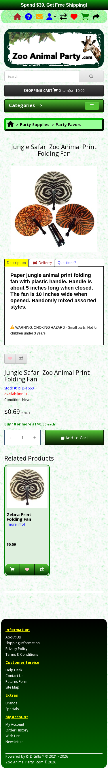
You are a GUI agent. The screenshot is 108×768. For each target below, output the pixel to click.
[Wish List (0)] (74, 16)
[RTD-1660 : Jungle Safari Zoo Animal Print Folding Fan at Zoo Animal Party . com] (54, 209)
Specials (12, 708)
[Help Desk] (28, 16)
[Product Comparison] (63, 16)
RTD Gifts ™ (35, 756)
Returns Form (16, 681)
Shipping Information (22, 642)
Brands (11, 703)
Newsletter (14, 741)
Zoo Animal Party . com (24, 762)
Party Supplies (35, 124)
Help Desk (13, 670)
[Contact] (39, 16)
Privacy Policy (16, 648)
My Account (14, 724)
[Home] (17, 16)
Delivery (45, 262)
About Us (13, 637)
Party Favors (69, 124)
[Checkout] (96, 16)
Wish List (12, 735)
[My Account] (51, 16)
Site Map (12, 687)
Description (16, 262)
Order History (16, 730)
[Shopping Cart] (85, 16)
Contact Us (14, 675)
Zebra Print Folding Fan (19, 517)
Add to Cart (76, 437)
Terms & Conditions (21, 654)
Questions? (67, 262)
